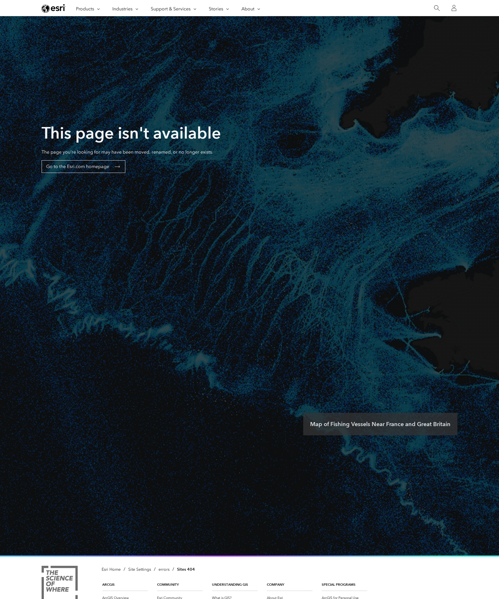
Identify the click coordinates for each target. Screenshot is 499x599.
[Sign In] (454, 8)
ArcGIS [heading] (108, 584)
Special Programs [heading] (338, 584)
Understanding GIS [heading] (230, 584)
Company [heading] (275, 584)
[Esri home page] (54, 8)
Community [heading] (168, 584)
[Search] (437, 8)
